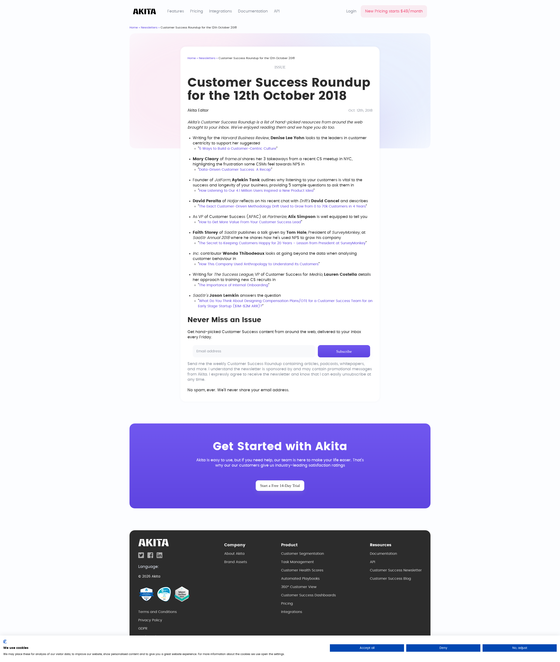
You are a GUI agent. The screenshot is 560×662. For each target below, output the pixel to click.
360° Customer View (299, 587)
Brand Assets (235, 562)
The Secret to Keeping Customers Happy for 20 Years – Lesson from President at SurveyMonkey (282, 243)
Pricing (196, 11)
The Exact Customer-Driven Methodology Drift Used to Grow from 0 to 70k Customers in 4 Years (282, 206)
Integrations (220, 11)
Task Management (297, 562)
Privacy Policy (150, 620)
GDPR (142, 628)
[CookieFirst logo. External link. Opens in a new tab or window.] (5, 642)
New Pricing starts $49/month (394, 11)
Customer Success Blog (390, 578)
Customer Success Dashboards (308, 595)
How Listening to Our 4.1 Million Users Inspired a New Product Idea (256, 190)
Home (134, 27)
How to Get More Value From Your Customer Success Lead (250, 222)
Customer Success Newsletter (396, 570)
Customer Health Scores (302, 570)
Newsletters (149, 27)
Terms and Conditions (157, 612)
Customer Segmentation (302, 553)
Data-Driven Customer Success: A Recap (235, 169)
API (277, 11)
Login (351, 11)
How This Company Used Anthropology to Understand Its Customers (258, 264)
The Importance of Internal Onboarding (233, 285)
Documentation (253, 11)
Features (175, 11)
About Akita (234, 553)
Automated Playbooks (300, 578)
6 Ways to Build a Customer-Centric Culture (237, 148)
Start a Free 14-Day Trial (280, 485)
